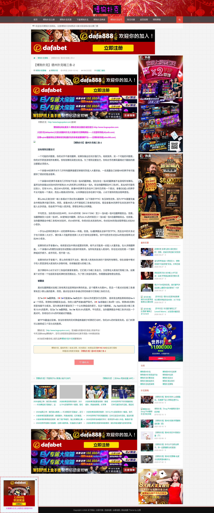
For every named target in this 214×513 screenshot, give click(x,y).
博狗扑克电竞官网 (147, 384)
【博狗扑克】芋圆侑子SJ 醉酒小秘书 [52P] (52, 378)
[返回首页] (34, 58)
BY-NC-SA (101, 347)
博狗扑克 (54, 70)
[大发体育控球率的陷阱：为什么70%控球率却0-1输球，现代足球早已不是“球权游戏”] (71, 391)
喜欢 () (85, 362)
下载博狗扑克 (82, 19)
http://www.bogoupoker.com (59, 122)
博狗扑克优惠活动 (147, 377)
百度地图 (108, 510)
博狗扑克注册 (49, 19)
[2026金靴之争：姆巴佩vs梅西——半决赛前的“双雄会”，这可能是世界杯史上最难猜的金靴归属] (45, 391)
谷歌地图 (116, 510)
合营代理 (99, 510)
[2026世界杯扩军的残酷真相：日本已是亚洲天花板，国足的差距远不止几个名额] (122, 391)
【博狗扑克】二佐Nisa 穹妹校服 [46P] (117, 378)
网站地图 (124, 510)
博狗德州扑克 (145, 371)
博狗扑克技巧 (116, 19)
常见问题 (131, 19)
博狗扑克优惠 (66, 19)
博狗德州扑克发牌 (169, 371)
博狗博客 (157, 19)
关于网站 (91, 510)
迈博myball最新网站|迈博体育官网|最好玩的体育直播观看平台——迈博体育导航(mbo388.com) (76, 137)
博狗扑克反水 (167, 377)
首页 (36, 19)
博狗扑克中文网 (67, 338)
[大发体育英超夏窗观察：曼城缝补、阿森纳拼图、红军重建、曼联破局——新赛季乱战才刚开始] (97, 391)
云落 (139, 510)
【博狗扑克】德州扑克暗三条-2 (54, 65)
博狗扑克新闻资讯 (147, 381)
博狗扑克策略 (43, 58)
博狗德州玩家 (167, 374)
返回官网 (144, 19)
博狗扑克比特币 (168, 381)
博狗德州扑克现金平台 (149, 374)
